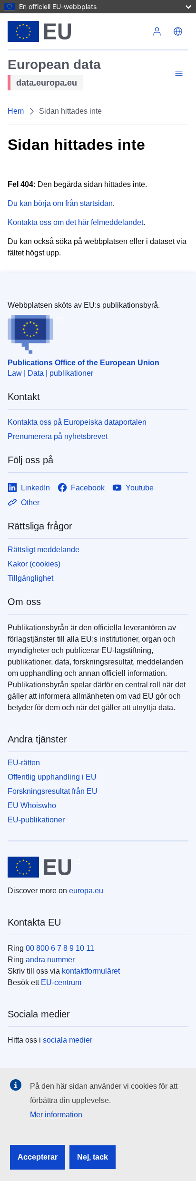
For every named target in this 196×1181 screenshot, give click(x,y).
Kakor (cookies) (34, 564)
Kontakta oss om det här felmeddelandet (75, 222)
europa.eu (86, 891)
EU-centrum (61, 982)
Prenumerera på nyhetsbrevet (58, 436)
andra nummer (50, 960)
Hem (16, 111)
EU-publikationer (36, 820)
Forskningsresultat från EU (53, 791)
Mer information (56, 1115)
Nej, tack (92, 1157)
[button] (177, 31)
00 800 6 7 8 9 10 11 (60, 948)
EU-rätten (24, 763)
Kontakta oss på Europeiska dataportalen (77, 422)
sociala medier (67, 1040)
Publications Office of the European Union (83, 363)
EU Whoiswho (32, 805)
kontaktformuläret (91, 971)
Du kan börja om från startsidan (60, 203)
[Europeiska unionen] (77, 31)
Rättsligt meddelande (43, 550)
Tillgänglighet (30, 578)
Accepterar (38, 1157)
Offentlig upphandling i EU (52, 777)
